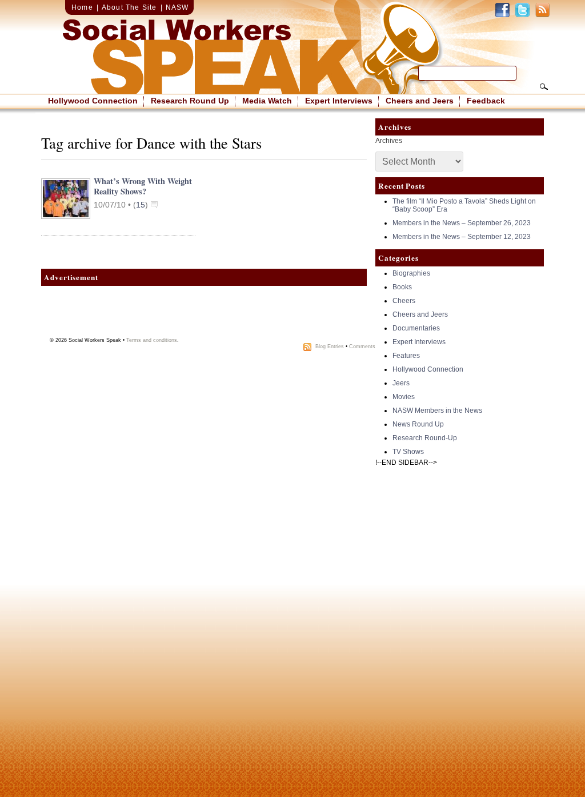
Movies (403, 397)
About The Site (129, 7)
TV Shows (408, 452)
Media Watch (267, 100)
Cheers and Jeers (420, 100)
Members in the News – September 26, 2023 (461, 223)
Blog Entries (329, 346)
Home (82, 7)
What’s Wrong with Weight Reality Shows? (143, 186)
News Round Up (418, 424)
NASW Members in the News (437, 411)
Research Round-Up (424, 438)
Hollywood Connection (93, 100)
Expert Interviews (338, 100)
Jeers (401, 383)
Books (402, 287)
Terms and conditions (151, 340)
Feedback (486, 100)
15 (140, 204)
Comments (362, 346)
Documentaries (416, 328)
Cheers (403, 301)
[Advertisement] (204, 314)
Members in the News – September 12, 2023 (461, 237)
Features (406, 356)
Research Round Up (190, 100)
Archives (388, 141)
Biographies (411, 273)
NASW (177, 7)
